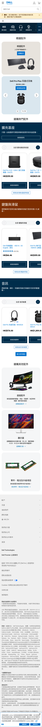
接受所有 (35, 724)
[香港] (3, 21)
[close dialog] (39, 15)
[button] (34, 3)
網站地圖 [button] (5, 515)
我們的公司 (6, 532)
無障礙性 (5, 595)
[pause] (17, 111)
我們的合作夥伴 (7, 537)
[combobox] (21, 9)
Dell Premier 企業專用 (10, 555)
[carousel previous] (5, 95)
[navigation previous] (4, 147)
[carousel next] (36, 95)
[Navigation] (2, 3)
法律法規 (5, 590)
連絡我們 (5, 510)
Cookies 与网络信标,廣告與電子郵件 (15, 585)
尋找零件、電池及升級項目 (20, 487)
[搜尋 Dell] (38, 9)
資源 (3, 542)
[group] (21, 95)
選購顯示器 (20, 446)
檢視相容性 (21, 137)
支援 (3, 505)
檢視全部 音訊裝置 (21, 347)
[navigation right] (38, 147)
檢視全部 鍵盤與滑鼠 (21, 272)
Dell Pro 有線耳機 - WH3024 (13, 325)
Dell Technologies (8, 550)
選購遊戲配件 (20, 404)
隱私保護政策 (6, 575)
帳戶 (3, 500)
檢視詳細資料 (14, 185)
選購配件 (21, 53)
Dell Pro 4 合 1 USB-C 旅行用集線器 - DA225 (14, 171)
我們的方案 (6, 527)
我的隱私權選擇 (7, 580)
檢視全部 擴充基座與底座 (21, 193)
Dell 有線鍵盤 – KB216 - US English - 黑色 (13, 247)
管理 (2, 724)
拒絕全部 (24, 724)
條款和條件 (6, 570)
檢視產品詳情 (21, 88)
